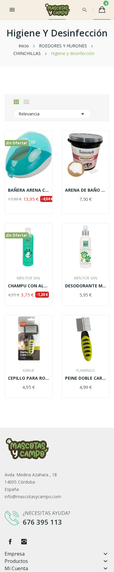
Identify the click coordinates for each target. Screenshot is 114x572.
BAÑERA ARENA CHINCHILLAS (28, 190)
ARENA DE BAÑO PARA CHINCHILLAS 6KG (85, 190)
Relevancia (52, 114)
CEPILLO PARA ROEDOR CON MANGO (28, 378)
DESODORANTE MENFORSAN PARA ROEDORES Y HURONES (85, 286)
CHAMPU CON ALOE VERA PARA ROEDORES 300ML (28, 286)
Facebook (10, 541)
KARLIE (28, 370)
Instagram (24, 541)
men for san (28, 278)
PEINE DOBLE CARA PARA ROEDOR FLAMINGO (85, 378)
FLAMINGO (85, 370)
